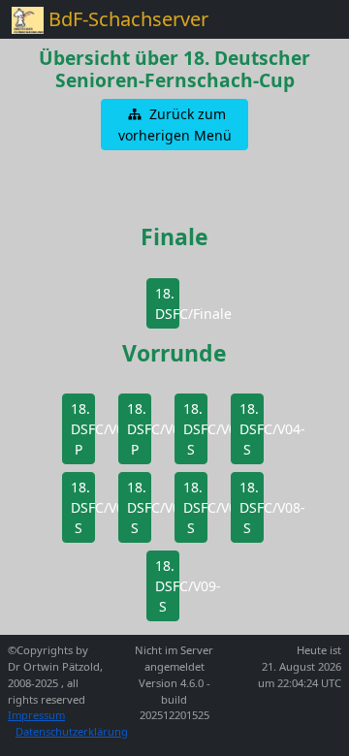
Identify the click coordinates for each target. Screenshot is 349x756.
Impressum (36, 715)
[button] (174, 124)
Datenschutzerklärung (72, 731)
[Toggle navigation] (310, 19)
